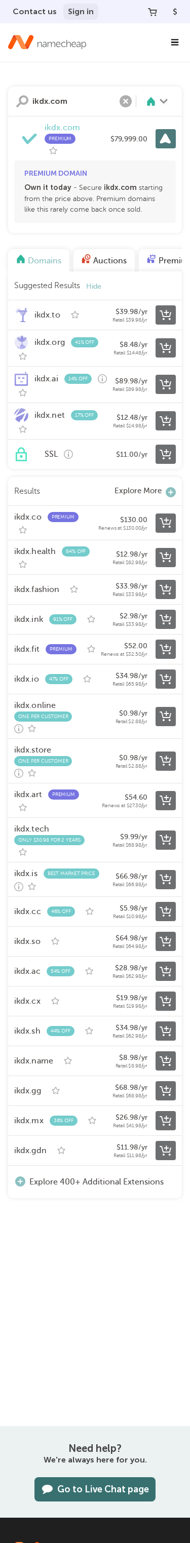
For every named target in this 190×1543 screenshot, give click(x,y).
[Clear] (126, 101)
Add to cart (166, 315)
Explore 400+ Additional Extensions (96, 1181)
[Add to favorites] (53, 150)
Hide (93, 286)
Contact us (35, 11)
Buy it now (166, 138)
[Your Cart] (152, 11)
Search (22, 101)
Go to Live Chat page (103, 1489)
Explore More (138, 491)
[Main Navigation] (175, 42)
